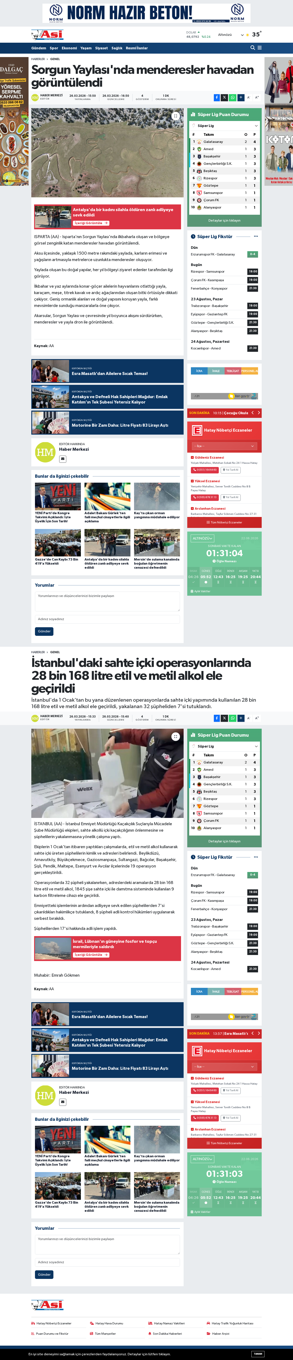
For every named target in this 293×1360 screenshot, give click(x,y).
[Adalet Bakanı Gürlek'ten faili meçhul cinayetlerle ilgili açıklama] (107, 496)
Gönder (44, 631)
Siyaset (101, 48)
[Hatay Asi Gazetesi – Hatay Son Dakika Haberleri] (47, 34)
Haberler (38, 59)
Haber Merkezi (74, 449)
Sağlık (117, 48)
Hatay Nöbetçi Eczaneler (54, 1323)
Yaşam (86, 48)
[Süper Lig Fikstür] (256, 237)
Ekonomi (69, 48)
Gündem (38, 48)
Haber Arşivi (220, 1333)
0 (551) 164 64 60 (206, 470)
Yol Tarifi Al (232, 470)
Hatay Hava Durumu (109, 1323)
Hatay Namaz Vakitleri (169, 1323)
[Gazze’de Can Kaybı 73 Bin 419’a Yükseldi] (58, 542)
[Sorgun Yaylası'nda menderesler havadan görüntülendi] (107, 152)
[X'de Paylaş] (224, 97)
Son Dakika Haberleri (167, 1333)
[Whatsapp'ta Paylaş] (232, 97)
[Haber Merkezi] (45, 452)
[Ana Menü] (259, 48)
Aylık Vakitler (202, 591)
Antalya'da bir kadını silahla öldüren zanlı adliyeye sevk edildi (107, 563)
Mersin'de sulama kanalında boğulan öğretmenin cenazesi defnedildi (156, 563)
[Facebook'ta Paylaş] (217, 97)
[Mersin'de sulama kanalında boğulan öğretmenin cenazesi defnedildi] (157, 542)
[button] (253, 413)
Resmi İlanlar (137, 48)
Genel (55, 59)
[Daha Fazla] (241, 97)
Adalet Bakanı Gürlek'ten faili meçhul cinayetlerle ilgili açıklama (107, 517)
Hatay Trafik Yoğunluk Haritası (232, 1323)
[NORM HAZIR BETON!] (146, 13)
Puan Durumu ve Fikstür (52, 1333)
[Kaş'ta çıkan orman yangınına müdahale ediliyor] (157, 496)
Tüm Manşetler (105, 1333)
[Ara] (253, 48)
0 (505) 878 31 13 (206, 497)
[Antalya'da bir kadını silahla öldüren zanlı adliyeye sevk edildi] (107, 542)
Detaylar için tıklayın (224, 220)
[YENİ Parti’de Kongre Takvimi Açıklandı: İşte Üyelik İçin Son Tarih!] (58, 496)
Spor (54, 48)
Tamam (258, 1354)
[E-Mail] (62, 459)
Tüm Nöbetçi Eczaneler (226, 522)
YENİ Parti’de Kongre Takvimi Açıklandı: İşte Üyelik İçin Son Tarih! (53, 517)
